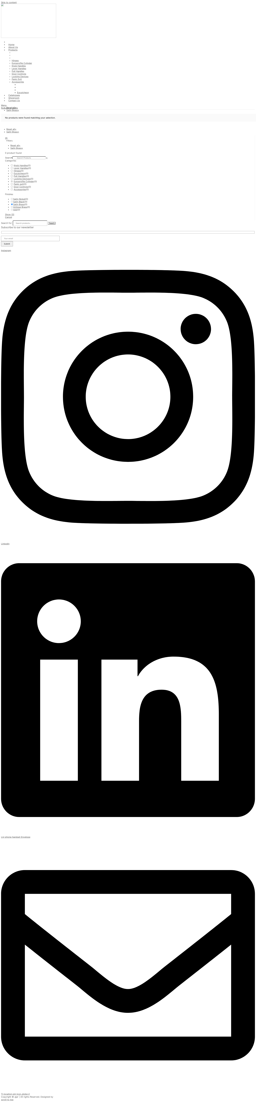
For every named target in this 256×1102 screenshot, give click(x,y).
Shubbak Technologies (65, 1096)
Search (8, 157)
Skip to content (9, 2)
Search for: (6, 223)
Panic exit (19, 184)
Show (9, 214)
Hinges (17, 170)
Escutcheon (19, 173)
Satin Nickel (19, 199)
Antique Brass (20, 207)
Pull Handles (20, 176)
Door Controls (21, 186)
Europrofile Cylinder (24, 181)
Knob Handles (21, 165)
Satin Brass (18, 204)
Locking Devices (22, 178)
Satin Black (18, 201)
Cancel (8, 217)
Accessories (20, 189)
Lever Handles (21, 168)
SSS (15, 209)
